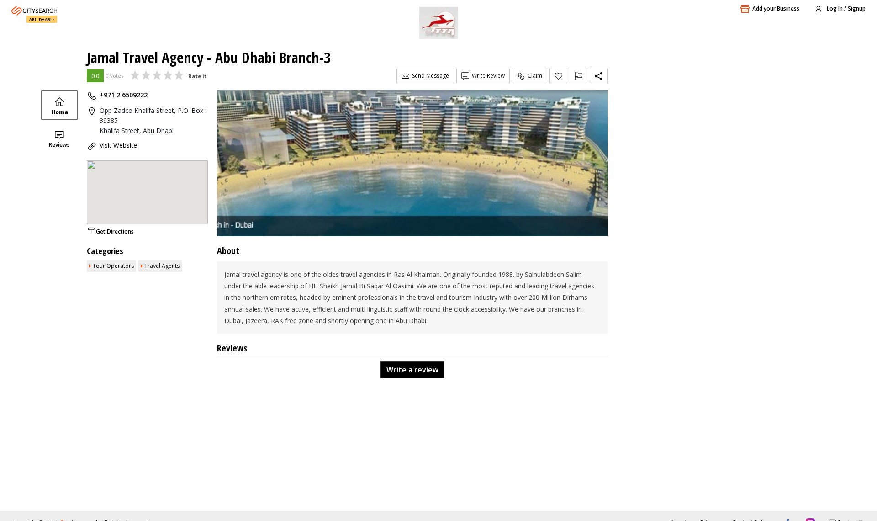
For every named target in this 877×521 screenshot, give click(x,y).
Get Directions (115, 231)
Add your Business (775, 8)
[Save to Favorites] (558, 76)
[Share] (599, 76)
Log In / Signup (845, 8)
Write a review (412, 370)
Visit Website (118, 145)
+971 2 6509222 (124, 94)
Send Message (429, 76)
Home (59, 112)
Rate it (197, 76)
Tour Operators (113, 266)
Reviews (59, 145)
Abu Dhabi (40, 19)
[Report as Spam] (578, 76)
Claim (533, 76)
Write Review (487, 76)
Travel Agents (162, 266)
